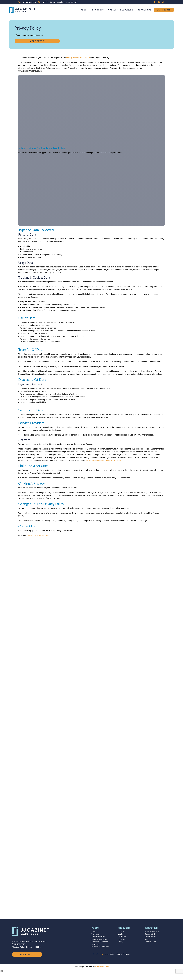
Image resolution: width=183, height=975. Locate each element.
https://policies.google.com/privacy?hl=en (103, 460)
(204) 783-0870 (18, 944)
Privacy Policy (110, 954)
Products (98, 10)
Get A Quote (164, 10)
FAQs (146, 939)
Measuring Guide (150, 934)
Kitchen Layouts (150, 936)
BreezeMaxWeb (102, 967)
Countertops (122, 936)
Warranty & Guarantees (100, 942)
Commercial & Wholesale (100, 947)
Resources (126, 10)
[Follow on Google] (163, 2)
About (84, 10)
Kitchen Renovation (98, 936)
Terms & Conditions (123, 954)
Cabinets (121, 931)
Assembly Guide (150, 942)
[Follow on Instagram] (158, 2)
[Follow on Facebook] (154, 2)
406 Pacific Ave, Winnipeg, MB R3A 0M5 (29, 941)
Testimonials (96, 944)
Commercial (144, 10)
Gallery (113, 10)
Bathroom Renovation (99, 939)
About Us (95, 931)
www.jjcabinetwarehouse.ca (78, 57)
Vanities (120, 934)
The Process (96, 934)
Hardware (121, 939)
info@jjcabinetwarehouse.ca (39, 535)
